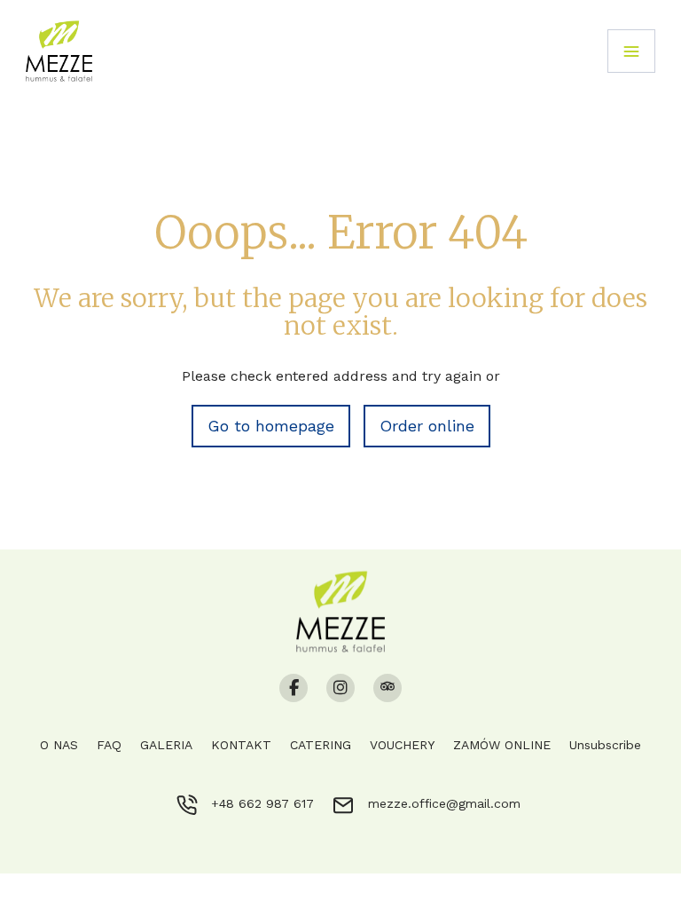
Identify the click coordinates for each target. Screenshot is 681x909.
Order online (427, 425)
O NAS (59, 745)
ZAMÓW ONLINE (502, 745)
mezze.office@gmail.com (444, 803)
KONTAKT (241, 745)
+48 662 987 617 (262, 803)
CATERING (320, 745)
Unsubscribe (605, 745)
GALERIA (166, 745)
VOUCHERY (402, 745)
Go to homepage (270, 425)
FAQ (109, 745)
